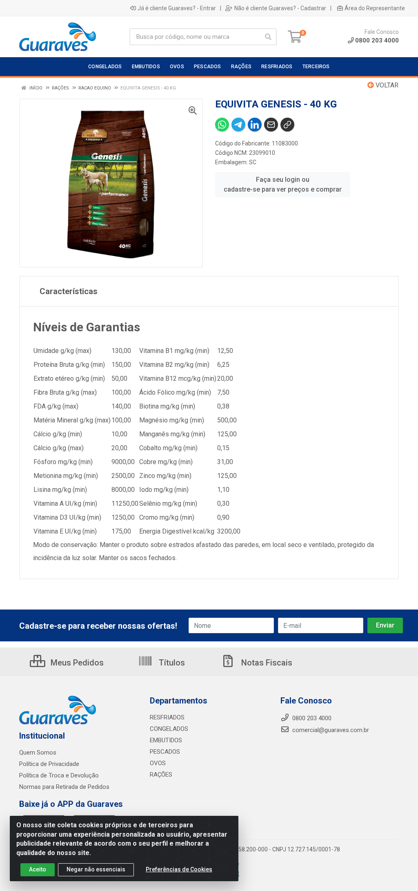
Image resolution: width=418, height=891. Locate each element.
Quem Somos (37, 752)
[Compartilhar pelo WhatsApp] (222, 125)
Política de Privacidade (49, 764)
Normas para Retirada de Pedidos (64, 787)
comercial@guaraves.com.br (330, 730)
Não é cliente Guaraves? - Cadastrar (280, 8)
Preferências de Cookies (179, 869)
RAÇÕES (161, 774)
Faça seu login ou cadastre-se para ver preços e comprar (283, 184)
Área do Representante (375, 8)
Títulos (171, 663)
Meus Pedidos (76, 663)
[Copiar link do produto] (287, 125)
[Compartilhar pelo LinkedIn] (255, 125)
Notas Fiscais (265, 663)
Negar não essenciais (96, 869)
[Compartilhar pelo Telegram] (238, 125)
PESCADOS (165, 751)
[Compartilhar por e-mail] (271, 125)
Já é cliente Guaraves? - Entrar (177, 8)
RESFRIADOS (167, 717)
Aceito (37, 869)
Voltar (386, 85)
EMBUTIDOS (166, 740)
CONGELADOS (169, 728)
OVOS (158, 763)
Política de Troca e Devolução (59, 775)
